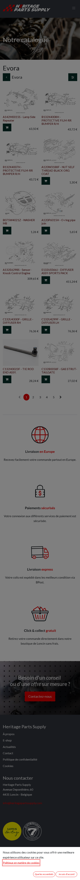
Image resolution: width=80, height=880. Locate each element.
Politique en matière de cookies (21, 862)
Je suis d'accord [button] (66, 874)
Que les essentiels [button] (44, 874)
